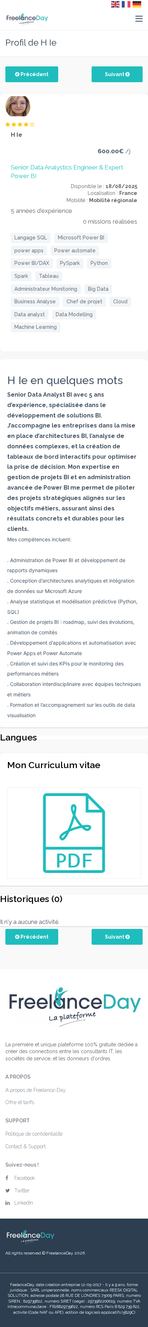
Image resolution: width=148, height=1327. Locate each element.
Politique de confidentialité (34, 1134)
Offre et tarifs (19, 1102)
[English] (115, 4)
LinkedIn (23, 1203)
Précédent (33, 74)
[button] (139, 19)
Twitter (21, 1190)
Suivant (115, 74)
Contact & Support (25, 1146)
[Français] (126, 4)
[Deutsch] (137, 4)
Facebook (24, 1178)
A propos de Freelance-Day (35, 1090)
